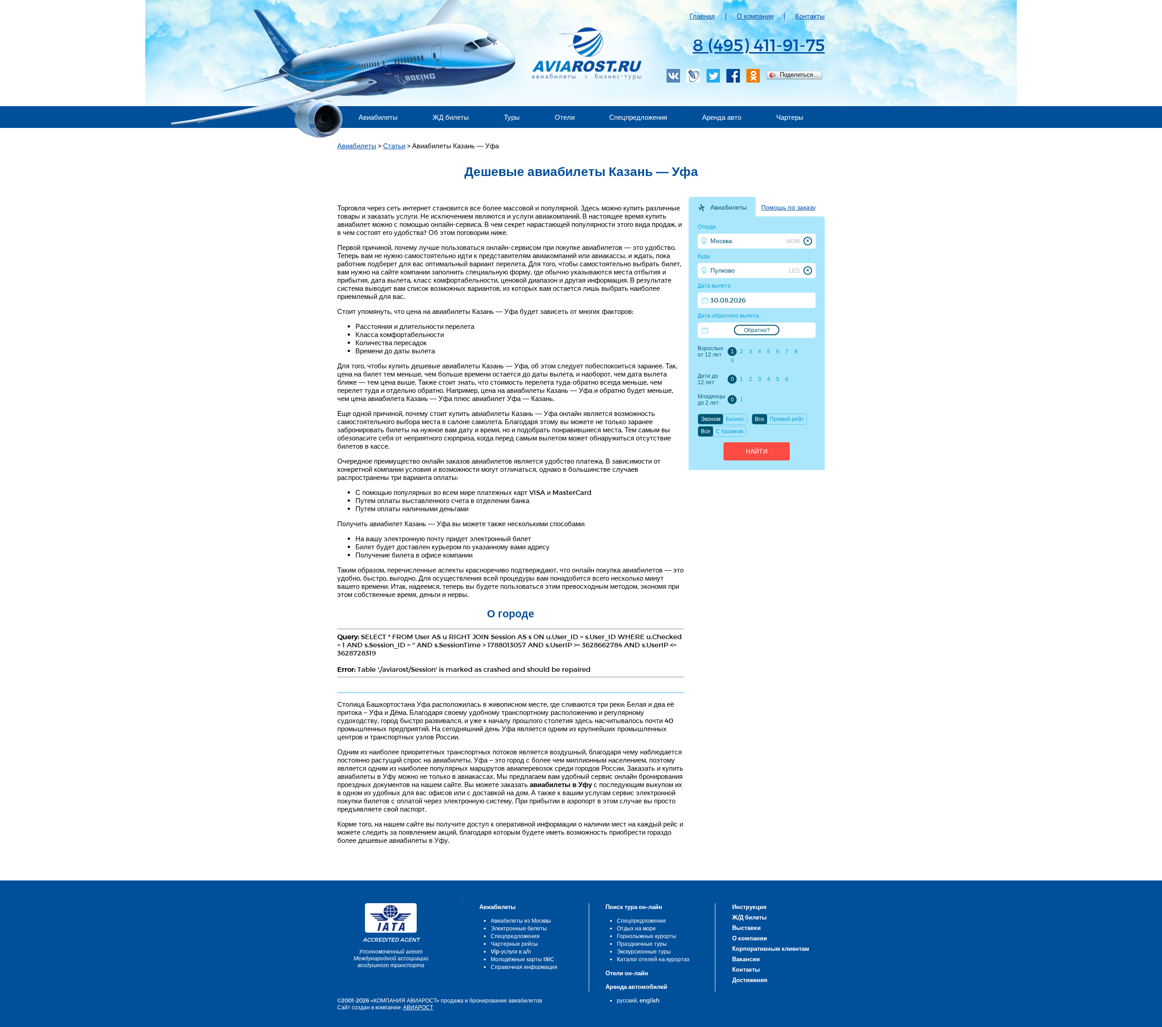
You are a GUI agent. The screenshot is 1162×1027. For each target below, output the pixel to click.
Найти (757, 451)
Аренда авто (721, 117)
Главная (702, 16)
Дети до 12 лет (708, 379)
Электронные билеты (519, 928)
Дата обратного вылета (728, 316)
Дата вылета (714, 286)
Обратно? (757, 330)
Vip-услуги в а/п (511, 951)
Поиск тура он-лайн (634, 906)
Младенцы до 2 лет (711, 399)
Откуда (707, 227)
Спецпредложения (638, 117)
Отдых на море (636, 928)
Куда (704, 256)
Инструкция (749, 906)
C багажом (729, 431)
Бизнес (735, 419)
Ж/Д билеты (749, 917)
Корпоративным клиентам (770, 948)
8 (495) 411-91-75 (759, 44)
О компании (755, 16)
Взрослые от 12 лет (711, 351)
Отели (565, 117)
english (650, 1000)
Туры (512, 117)
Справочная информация (524, 966)
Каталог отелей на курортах (653, 959)
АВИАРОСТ (418, 1007)
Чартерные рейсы (514, 943)
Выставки (746, 927)
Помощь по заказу (788, 207)
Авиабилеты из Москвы (521, 920)
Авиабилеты (378, 117)
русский (627, 1000)
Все (759, 419)
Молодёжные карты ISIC (522, 959)
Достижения (750, 979)
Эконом (710, 419)
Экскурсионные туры (644, 951)
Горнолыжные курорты (646, 936)
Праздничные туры (642, 943)
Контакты (810, 16)
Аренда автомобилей (636, 986)
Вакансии (746, 959)
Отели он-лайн (627, 973)
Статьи (394, 146)
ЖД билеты (451, 117)
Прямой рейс (787, 419)
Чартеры (789, 117)
